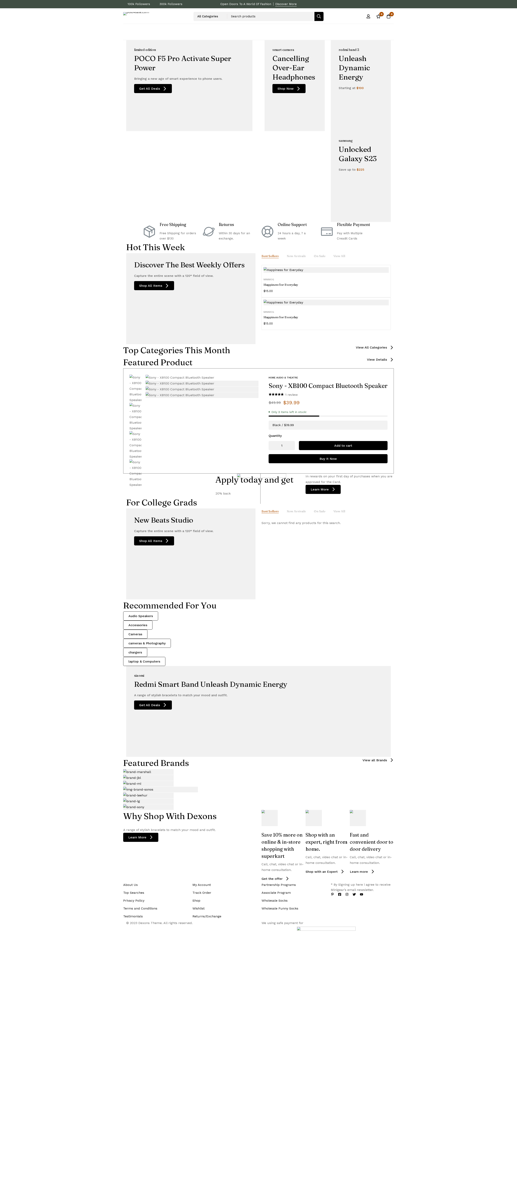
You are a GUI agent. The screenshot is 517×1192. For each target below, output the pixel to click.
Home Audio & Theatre (283, 377)
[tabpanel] (326, 297)
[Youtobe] (361, 894)
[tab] (270, 256)
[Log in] (368, 16)
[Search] (319, 16)
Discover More (286, 4)
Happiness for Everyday (281, 285)
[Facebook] (339, 894)
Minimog (269, 279)
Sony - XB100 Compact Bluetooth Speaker (328, 386)
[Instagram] (347, 894)
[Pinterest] (332, 894)
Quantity (275, 436)
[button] (375, 347)
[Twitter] (354, 894)
